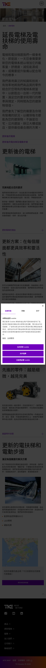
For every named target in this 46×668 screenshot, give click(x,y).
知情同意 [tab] (8, 311)
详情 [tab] (23, 311)
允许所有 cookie (23, 347)
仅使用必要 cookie (23, 360)
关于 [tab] (37, 311)
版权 (4, 338)
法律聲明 (10, 338)
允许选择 (23, 354)
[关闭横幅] (43, 306)
